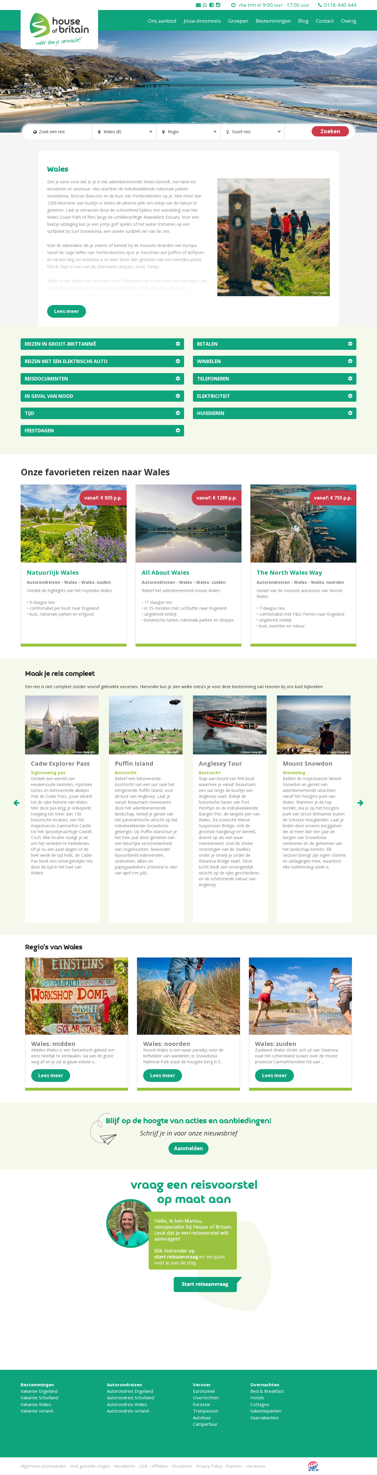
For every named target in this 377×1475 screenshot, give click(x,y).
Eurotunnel (204, 1391)
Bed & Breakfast (267, 1391)
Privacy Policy (209, 1466)
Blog (303, 20)
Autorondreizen (124, 1384)
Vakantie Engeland (39, 1391)
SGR (143, 1466)
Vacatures (256, 1466)
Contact (325, 20)
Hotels (257, 1397)
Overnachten (264, 1384)
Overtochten (206, 1397)
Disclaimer (182, 1466)
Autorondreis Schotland (130, 1397)
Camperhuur (205, 1424)
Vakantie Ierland (37, 1411)
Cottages (259, 1404)
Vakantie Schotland (39, 1397)
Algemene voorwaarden (43, 1466)
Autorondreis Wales (127, 1404)
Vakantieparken (265, 1411)
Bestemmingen (273, 20)
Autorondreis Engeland (130, 1391)
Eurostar (202, 1404)
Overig (348, 20)
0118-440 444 (340, 4)
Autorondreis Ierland (128, 1411)
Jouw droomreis (202, 20)
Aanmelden (188, 1148)
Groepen (238, 20)
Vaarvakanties (264, 1417)
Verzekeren (124, 1466)
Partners (234, 1466)
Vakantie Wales (36, 1404)
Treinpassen (205, 1411)
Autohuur (202, 1417)
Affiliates (159, 1466)
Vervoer (202, 1384)
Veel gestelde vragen (90, 1466)
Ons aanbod (162, 20)
